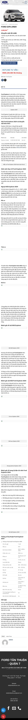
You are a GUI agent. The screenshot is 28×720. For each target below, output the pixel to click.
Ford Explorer (13, 24)
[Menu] (17, 2)
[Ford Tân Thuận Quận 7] (7, 2)
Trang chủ (4, 24)
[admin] (5, 643)
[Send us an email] (14, 708)
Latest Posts (9, 636)
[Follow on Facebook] (8, 708)
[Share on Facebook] (2, 80)
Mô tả (3, 87)
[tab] (14, 87)
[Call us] (19, 708)
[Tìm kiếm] (23, 2)
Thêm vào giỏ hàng (9, 63)
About (3, 636)
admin (11, 640)
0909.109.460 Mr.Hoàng (12, 73)
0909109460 (19, 147)
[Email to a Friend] (5, 80)
